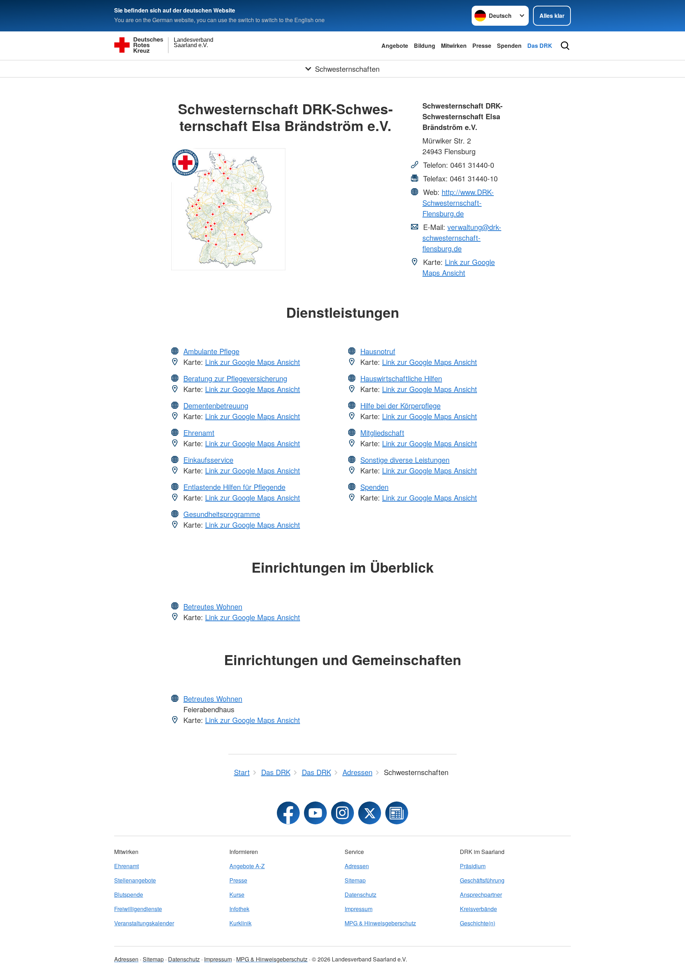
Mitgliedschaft (382, 432)
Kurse (236, 894)
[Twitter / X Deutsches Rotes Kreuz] (369, 812)
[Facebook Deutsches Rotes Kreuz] (288, 812)
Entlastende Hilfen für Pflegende (234, 487)
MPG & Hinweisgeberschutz (380, 923)
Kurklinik (240, 923)
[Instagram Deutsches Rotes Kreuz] (342, 812)
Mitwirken (454, 45)
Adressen (357, 866)
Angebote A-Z (247, 866)
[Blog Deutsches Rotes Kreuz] (396, 812)
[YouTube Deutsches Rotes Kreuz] (315, 812)
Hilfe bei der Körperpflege (400, 405)
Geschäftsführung (482, 880)
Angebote (394, 45)
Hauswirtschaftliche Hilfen (401, 378)
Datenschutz (360, 894)
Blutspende (128, 894)
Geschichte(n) (477, 923)
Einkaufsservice (208, 459)
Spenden (509, 45)
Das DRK (539, 45)
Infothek (239, 909)
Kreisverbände (478, 909)
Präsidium (473, 866)
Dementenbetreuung (215, 405)
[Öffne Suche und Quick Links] (565, 45)
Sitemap (355, 880)
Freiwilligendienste (138, 909)
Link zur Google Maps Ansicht (458, 267)
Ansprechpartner (481, 894)
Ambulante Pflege (211, 351)
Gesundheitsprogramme (221, 514)
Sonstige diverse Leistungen (405, 459)
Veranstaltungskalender (144, 923)
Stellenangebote (135, 880)
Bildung (424, 45)
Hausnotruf (377, 351)
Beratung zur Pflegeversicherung (235, 378)
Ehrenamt (198, 432)
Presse (481, 45)
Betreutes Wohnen (212, 606)
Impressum (358, 909)
